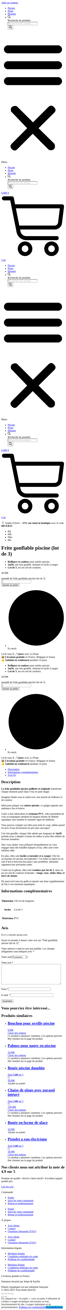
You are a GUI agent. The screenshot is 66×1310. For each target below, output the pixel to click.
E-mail (6, 995)
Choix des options (17, 1033)
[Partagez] (9, 1293)
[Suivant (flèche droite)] (5, 1296)
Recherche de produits (19, 20)
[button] (33, 98)
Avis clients (13, 1225)
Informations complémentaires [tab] (23, 772)
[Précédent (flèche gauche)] (2, 1296)
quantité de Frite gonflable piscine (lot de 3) (23, 578)
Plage (10, 11)
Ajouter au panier (10, 585)
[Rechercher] (10, 27)
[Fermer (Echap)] (12, 1293)
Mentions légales (16, 1253)
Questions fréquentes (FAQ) (22, 1231)
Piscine (11, 8)
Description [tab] (13, 769)
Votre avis (7, 962)
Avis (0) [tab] (12, 775)
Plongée (12, 14)
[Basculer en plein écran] (5, 1293)
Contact (12, 1228)
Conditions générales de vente (23, 1256)
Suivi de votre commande (20, 1200)
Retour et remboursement (20, 1203)
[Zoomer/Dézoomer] (2, 1293)
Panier (11, 1197)
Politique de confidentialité (21, 1259)
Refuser (59, 1307)
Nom (4, 989)
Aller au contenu (9, 2)
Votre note (6, 957)
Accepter (50, 1307)
